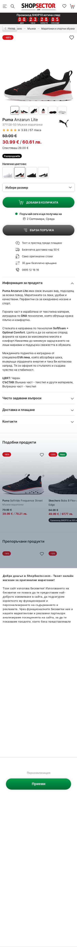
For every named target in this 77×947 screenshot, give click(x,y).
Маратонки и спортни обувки (58, 28)
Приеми (38, 784)
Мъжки (31, 28)
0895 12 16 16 (30, 269)
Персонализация (38, 772)
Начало (17, 28)
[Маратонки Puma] (64, 123)
